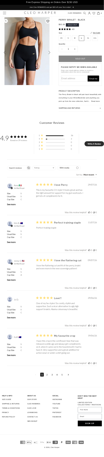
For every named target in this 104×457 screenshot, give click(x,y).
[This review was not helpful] (94, 212)
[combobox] (44, 167)
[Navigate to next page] (68, 375)
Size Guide (96, 33)
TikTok (55, 408)
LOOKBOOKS (32, 412)
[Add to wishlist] (48, 21)
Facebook (56, 417)
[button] (84, 13)
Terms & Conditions (11, 408)
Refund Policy (8, 417)
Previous (5, 52)
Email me (93, 79)
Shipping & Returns (10, 404)
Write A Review (94, 144)
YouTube (56, 404)
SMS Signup (32, 421)
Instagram (57, 399)
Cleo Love (31, 408)
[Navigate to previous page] (35, 375)
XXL (95, 39)
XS (61, 38)
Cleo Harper (55, 447)
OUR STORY (32, 399)
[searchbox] (16, 168)
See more (11, 204)
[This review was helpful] (89, 212)
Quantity (62, 44)
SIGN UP (89, 423)
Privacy (5, 412)
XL (88, 38)
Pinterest (56, 412)
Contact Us (32, 417)
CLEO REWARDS (74, 13)
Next (49, 52)
